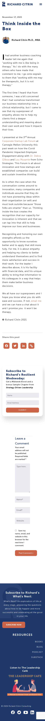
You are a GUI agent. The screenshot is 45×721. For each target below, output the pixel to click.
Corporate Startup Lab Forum (19, 141)
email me (36, 301)
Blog (40, 647)
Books (39, 641)
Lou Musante (22, 159)
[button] (41, 4)
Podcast (37, 652)
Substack (37, 657)
